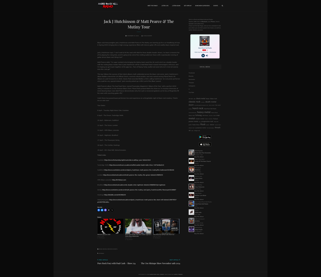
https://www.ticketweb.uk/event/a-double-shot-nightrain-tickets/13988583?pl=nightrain (134, 185)
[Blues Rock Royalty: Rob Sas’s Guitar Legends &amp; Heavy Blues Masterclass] (138, 226)
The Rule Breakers (210, 127)
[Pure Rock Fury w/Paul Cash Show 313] (166, 226)
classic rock (194, 101)
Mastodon (192, 79)
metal (192, 118)
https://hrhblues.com (119, 180)
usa (192, 130)
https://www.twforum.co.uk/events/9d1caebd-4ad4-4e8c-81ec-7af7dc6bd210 (136, 165)
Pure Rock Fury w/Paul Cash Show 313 (163, 234)
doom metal (211, 105)
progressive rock (207, 121)
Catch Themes (178, 274)
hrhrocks (211, 115)
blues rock (213, 98)
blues (207, 98)
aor (195, 98)
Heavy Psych (214, 112)
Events (215, 5)
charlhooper (147, 35)
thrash (217, 127)
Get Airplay (188, 5)
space (207, 124)
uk (190, 130)
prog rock (216, 121)
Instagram (192, 86)
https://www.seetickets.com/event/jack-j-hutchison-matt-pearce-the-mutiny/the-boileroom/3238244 (139, 170)
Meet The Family (153, 5)
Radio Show (196, 124)
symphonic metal (200, 128)
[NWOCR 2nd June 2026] (110, 226)
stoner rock (192, 127)
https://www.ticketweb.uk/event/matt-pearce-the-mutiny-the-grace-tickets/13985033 (133, 175)
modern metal (200, 119)
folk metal (217, 105)
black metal (200, 98)
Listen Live (165, 5)
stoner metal (218, 124)
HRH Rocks (205, 115)
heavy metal (203, 112)
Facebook (192, 73)
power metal (193, 121)
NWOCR (210, 118)
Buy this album (199, 157)
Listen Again (176, 5)
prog (200, 121)
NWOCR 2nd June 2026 (103, 234)
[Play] (203, 55)
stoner (212, 125)
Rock (202, 124)
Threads (191, 82)
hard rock (197, 108)
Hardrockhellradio (192, 112)
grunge (190, 108)
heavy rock (192, 115)
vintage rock (197, 130)
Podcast (215, 119)
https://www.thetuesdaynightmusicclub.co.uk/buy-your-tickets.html (127, 160)
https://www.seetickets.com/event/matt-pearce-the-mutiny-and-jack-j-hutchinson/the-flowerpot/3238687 (139, 190)
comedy (203, 102)
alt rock (191, 98)
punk (190, 124)
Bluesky (191, 76)
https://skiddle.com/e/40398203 (115, 195)
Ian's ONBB (216, 115)
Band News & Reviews (202, 5)
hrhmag (101, 253)
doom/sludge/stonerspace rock (201, 105)
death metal (210, 101)
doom (191, 105)
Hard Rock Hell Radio (210, 108)
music (206, 118)
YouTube (191, 92)
